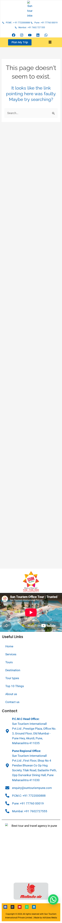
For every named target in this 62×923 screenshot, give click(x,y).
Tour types (12, 678)
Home (9, 646)
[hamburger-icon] (50, 42)
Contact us (12, 702)
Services (10, 654)
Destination (12, 670)
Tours (9, 662)
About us (11, 694)
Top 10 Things (14, 686)
